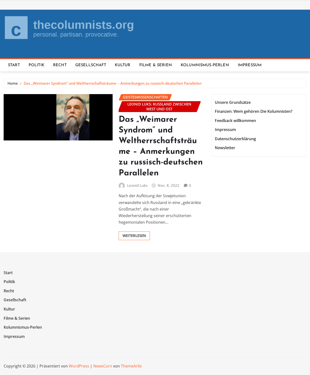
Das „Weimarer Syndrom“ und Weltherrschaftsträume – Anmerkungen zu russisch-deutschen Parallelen (113, 83)
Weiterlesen (134, 235)
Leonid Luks (137, 185)
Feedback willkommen (235, 120)
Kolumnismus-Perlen (205, 65)
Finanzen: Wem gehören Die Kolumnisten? (253, 111)
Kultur (123, 65)
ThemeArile (131, 366)
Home (13, 83)
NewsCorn (102, 366)
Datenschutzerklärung (235, 138)
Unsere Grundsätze (233, 102)
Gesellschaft (90, 65)
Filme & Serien (155, 65)
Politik (36, 65)
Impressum (250, 65)
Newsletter (225, 148)
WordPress (79, 366)
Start (14, 65)
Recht (60, 65)
